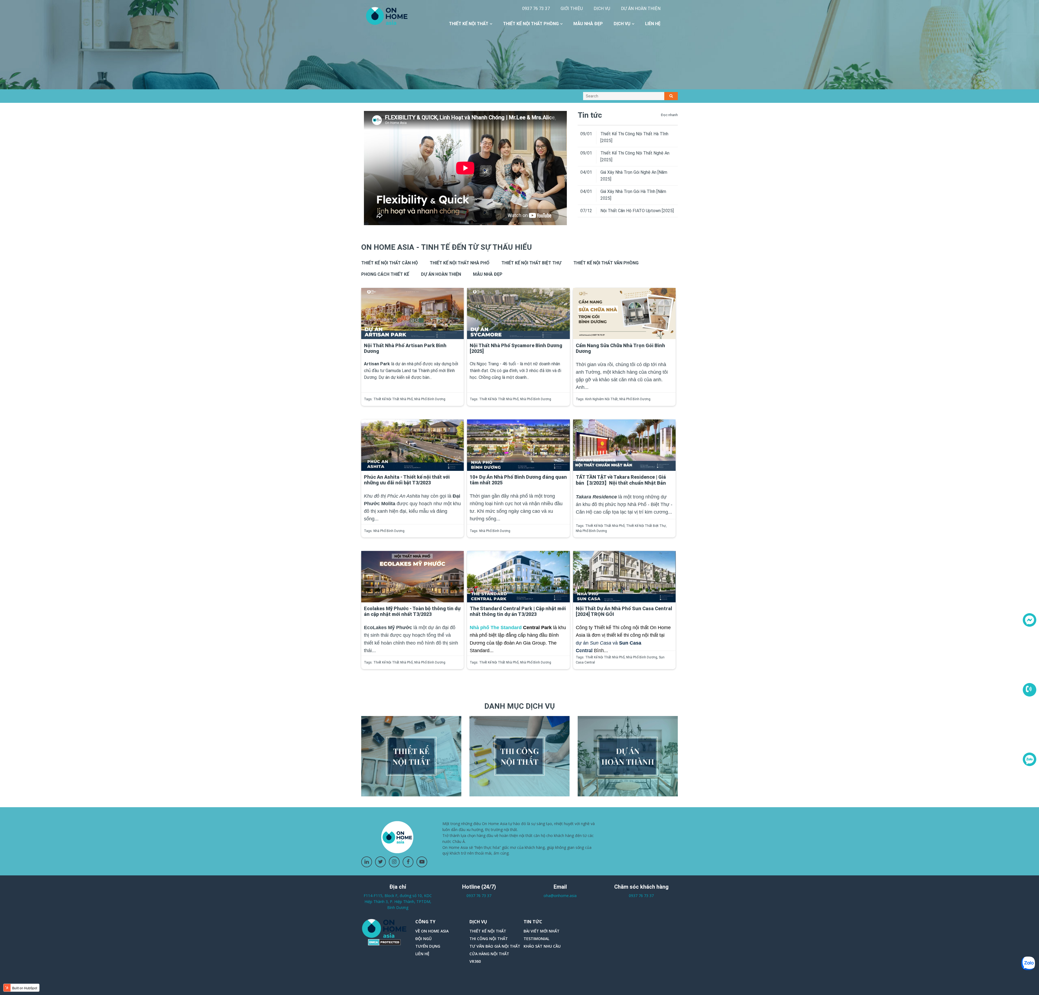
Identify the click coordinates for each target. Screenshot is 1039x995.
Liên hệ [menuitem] (652, 23)
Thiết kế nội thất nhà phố (459, 262)
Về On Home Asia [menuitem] (432, 931)
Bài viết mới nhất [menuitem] (542, 931)
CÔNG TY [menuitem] (425, 922)
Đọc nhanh (669, 115)
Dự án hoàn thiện (441, 274)
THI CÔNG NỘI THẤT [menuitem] (488, 938)
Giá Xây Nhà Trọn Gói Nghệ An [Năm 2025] (633, 176)
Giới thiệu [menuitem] (572, 8)
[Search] (671, 96)
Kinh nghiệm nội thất (601, 399)
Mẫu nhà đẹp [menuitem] (588, 23)
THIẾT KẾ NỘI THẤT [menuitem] (487, 931)
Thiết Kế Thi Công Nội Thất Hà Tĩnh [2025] (634, 137)
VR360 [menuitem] (475, 961)
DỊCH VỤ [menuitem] (478, 922)
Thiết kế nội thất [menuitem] (468, 23)
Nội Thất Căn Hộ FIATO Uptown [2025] (637, 210)
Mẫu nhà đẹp (487, 274)
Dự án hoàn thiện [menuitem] (640, 8)
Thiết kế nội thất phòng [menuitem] (531, 23)
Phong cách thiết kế (385, 274)
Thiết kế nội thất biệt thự (531, 262)
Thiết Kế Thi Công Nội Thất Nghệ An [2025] (634, 156)
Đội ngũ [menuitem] (423, 938)
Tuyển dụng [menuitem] (427, 946)
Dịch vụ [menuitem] (602, 8)
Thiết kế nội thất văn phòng (606, 262)
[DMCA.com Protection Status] (384, 942)
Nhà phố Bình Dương (429, 399)
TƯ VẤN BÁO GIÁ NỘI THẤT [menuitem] (494, 946)
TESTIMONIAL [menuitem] (536, 938)
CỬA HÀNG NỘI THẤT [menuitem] (489, 953)
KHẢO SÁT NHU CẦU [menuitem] (542, 946)
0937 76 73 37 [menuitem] (536, 8)
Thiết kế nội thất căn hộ (389, 262)
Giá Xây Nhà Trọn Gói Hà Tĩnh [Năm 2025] (633, 195)
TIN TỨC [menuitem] (533, 922)
